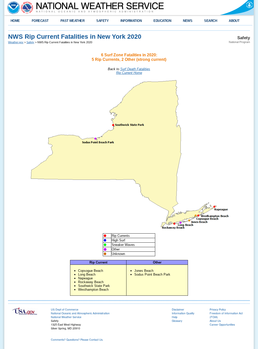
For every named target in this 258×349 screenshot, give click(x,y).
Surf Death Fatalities (135, 69)
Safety (30, 42)
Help (174, 317)
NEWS (187, 21)
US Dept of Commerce (64, 309)
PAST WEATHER (72, 21)
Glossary (177, 321)
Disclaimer (178, 309)
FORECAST (40, 21)
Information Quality (183, 313)
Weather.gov (15, 42)
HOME (15, 21)
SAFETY (102, 21)
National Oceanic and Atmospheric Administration (80, 313)
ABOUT (234, 21)
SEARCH (210, 21)
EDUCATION (162, 21)
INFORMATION (131, 21)
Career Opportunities (222, 324)
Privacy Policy (218, 309)
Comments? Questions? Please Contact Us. (77, 339)
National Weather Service (66, 317)
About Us (215, 321)
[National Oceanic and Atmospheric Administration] (12, 7)
